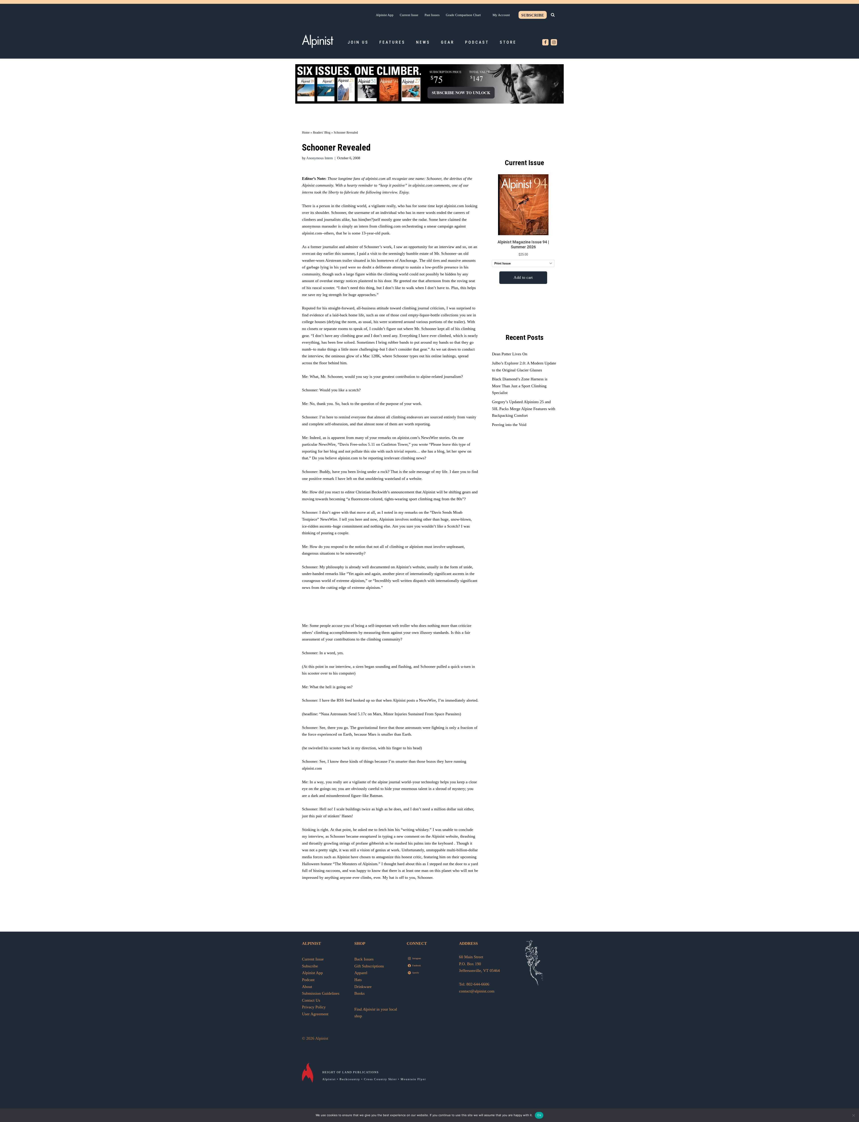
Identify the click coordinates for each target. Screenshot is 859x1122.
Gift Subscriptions (369, 966)
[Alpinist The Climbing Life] (317, 41)
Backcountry (350, 1079)
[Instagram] (554, 42)
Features (392, 42)
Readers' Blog (321, 132)
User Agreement (315, 1014)
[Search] (553, 15)
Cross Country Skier (380, 1079)
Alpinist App (384, 15)
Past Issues (432, 15)
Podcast (477, 42)
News (423, 42)
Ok (539, 1115)
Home (306, 132)
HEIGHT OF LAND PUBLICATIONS (350, 1072)
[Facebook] (545, 42)
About (307, 986)
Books (359, 993)
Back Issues (364, 959)
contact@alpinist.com (476, 991)
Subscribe (532, 15)
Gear (447, 42)
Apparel (360, 973)
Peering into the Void (509, 424)
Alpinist (329, 1079)
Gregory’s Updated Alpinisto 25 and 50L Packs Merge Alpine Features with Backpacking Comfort (523, 409)
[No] (853, 1115)
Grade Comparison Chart (463, 15)
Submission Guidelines (320, 993)
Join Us (358, 42)
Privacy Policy (314, 1007)
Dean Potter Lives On (509, 354)
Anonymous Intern (319, 158)
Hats (358, 979)
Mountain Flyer (413, 1079)
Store (508, 42)
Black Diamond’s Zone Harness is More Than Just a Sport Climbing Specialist (519, 386)
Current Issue (409, 15)
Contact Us (311, 1000)
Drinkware (363, 986)
